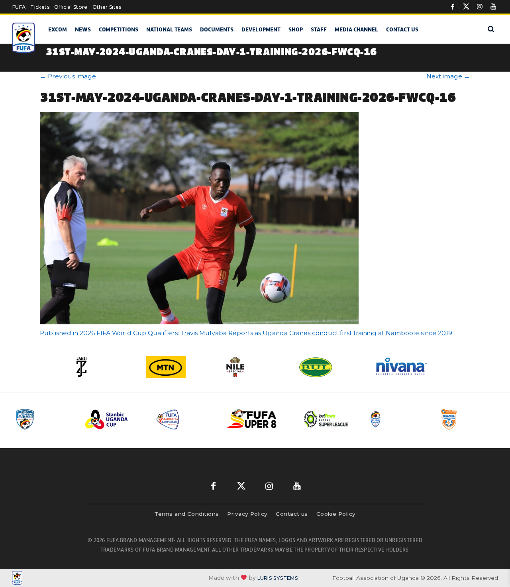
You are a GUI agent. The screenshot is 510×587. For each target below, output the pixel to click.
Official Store (71, 7)
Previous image (68, 76)
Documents (216, 29)
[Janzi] (104, 367)
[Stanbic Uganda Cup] (114, 419)
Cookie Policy (336, 514)
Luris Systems (277, 578)
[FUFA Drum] (398, 419)
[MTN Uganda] (179, 367)
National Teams (169, 29)
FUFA (19, 7)
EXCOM (57, 29)
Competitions (118, 29)
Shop (295, 29)
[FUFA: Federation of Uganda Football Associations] (24, 38)
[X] (466, 6)
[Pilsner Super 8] (256, 419)
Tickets (39, 7)
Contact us (402, 29)
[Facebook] (452, 6)
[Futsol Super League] (327, 419)
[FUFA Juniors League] (185, 419)
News (83, 29)
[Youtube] (493, 6)
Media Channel (356, 29)
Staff (319, 29)
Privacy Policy (247, 514)
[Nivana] (406, 367)
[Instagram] (479, 6)
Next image (448, 76)
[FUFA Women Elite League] (43, 419)
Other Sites (107, 7)
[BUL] (331, 367)
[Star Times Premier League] (469, 419)
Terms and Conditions (186, 514)
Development (260, 29)
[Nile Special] (255, 367)
